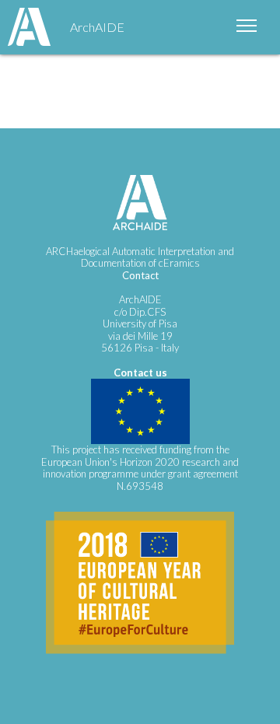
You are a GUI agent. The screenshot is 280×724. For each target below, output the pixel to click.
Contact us (140, 372)
